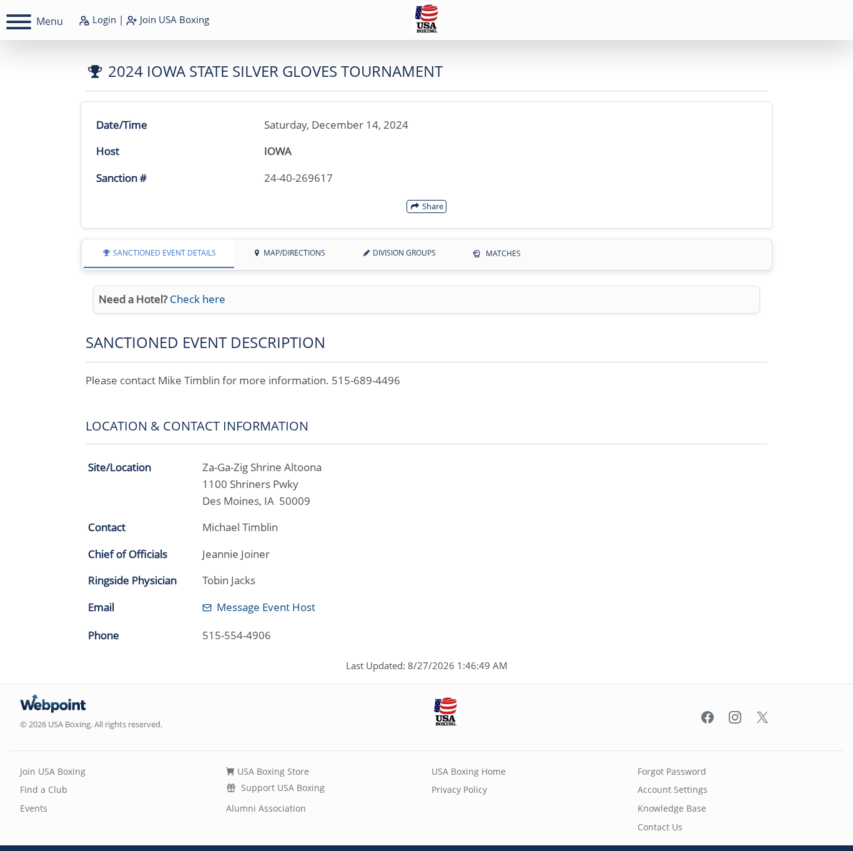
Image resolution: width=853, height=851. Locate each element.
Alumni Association (266, 808)
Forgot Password (672, 771)
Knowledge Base (672, 808)
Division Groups (403, 252)
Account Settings (673, 789)
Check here (197, 299)
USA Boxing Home (468, 771)
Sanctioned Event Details (163, 252)
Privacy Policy (459, 789)
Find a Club (43, 789)
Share (431, 206)
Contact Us (660, 827)
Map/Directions (293, 252)
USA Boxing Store (272, 771)
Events (33, 808)
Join (173, 19)
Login (103, 19)
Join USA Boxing (53, 771)
